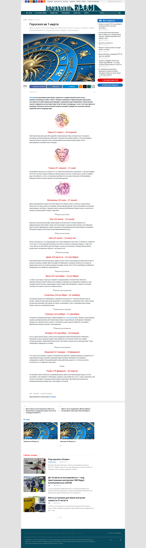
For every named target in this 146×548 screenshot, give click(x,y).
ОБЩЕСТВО (54, 13)
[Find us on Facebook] (26, 1)
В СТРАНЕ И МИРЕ (40, 13)
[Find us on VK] (28, 1)
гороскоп (36, 393)
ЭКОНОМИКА (66, 13)
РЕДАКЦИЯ (50, 1)
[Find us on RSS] (44, 1)
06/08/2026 (58, 485)
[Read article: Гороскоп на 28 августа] (77, 430)
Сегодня (32, 97)
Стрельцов (69, 317)
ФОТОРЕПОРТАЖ (78, 533)
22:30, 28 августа (104, 29)
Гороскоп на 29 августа (106, 43)
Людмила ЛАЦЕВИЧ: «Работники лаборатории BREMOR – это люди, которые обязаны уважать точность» (110, 62)
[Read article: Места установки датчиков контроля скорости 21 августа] (35, 504)
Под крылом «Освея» (58, 459)
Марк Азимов (52, 462)
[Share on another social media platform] (93, 86)
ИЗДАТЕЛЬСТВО (58, 1)
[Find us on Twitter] (34, 1)
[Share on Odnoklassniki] (81, 86)
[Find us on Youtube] (42, 1)
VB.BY (30, 13)
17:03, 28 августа (104, 44)
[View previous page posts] (57, 446)
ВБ (49, 485)
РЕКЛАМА (65, 1)
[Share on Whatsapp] (89, 86)
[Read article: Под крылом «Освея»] (35, 466)
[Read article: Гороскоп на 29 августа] (41, 430)
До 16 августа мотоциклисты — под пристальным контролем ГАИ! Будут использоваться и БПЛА (66, 480)
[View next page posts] (60, 446)
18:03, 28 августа (104, 40)
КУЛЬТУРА (77, 13)
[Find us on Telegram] (36, 1)
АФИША (84, 1)
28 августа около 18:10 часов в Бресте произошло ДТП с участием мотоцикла (110, 26)
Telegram (53, 396)
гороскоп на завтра (46, 393)
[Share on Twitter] (85, 86)
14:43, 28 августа (104, 66)
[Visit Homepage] (73, 7)
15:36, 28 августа (104, 58)
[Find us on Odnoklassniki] (31, 1)
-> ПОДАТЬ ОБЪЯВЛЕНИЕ (93, 1)
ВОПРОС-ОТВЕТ (68, 533)
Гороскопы (37, 19)
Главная (25, 19)
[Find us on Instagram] (39, 1)
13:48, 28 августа (104, 76)
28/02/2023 (32, 92)
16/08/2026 (64, 462)
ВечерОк (31, 19)
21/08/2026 (58, 503)
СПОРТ (86, 13)
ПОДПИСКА (72, 1)
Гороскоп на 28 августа (67, 441)
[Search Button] (119, 12)
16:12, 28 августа (104, 51)
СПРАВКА (78, 1)
